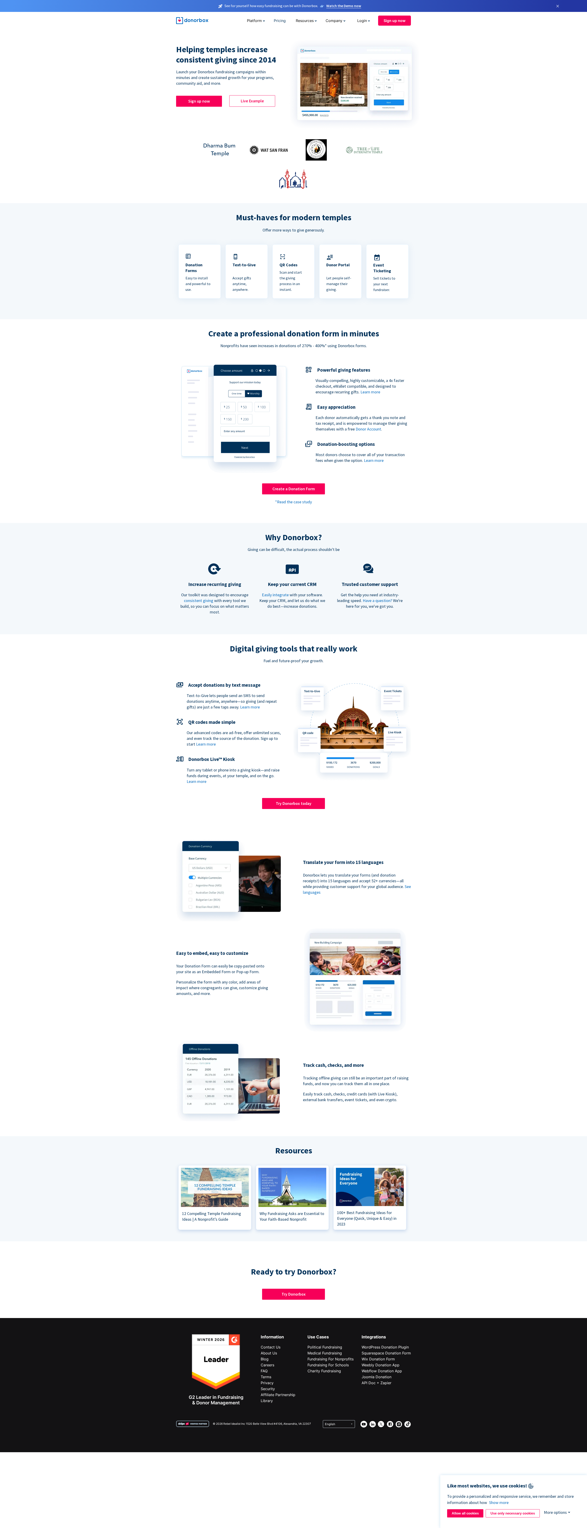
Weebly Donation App (380, 1365)
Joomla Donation (376, 1377)
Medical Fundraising (324, 1353)
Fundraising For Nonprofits (330, 1359)
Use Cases (318, 1337)
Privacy (267, 1383)
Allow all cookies (465, 1513)
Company (334, 20)
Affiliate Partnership (278, 1394)
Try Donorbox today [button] (293, 803)
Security (268, 1388)
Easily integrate (275, 594)
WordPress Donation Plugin (385, 1347)
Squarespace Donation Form (386, 1353)
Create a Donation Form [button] (293, 488)
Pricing (280, 20)
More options (555, 1512)
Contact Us (270, 1347)
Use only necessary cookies (512, 1513)
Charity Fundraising (324, 1371)
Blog (265, 1359)
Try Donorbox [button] (294, 1294)
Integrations (374, 1337)
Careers (267, 1365)
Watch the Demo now (343, 5)
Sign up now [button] (394, 20)
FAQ (264, 1371)
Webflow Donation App (382, 1371)
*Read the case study (293, 501)
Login (362, 20)
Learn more (370, 392)
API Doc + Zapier (376, 1383)
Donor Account (368, 429)
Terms (266, 1377)
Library (267, 1400)
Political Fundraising (324, 1347)
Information (272, 1337)
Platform (254, 20)
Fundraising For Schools (328, 1365)
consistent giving (198, 600)
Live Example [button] (252, 101)
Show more (499, 1502)
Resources (305, 20)
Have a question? (377, 600)
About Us (269, 1353)
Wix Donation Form (378, 1359)
